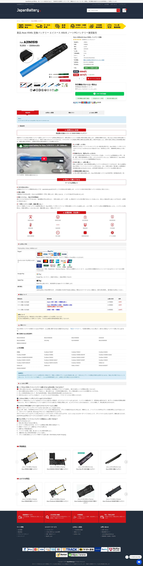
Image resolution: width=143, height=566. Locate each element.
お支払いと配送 (50, 112)
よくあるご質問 (93, 112)
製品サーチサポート (76, 328)
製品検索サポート (106, 532)
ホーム (18, 21)
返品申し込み (49, 536)
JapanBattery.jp (71, 561)
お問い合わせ (113, 4)
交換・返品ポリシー (51, 534)
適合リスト (71, 112)
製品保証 (20, 532)
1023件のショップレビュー (88, 39)
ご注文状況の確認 (78, 529)
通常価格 (76, 71)
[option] (44, 59)
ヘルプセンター (122, 4)
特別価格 (76, 74)
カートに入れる (95, 78)
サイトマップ (21, 536)
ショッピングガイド (97, 4)
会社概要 (107, 4)
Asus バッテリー (26, 21)
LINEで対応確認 (101, 93)
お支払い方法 (77, 534)
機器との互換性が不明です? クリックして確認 (93, 60)
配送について (77, 532)
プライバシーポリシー (23, 534)
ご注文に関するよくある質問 (53, 532)
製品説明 (27, 112)
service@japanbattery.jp (108, 534)
